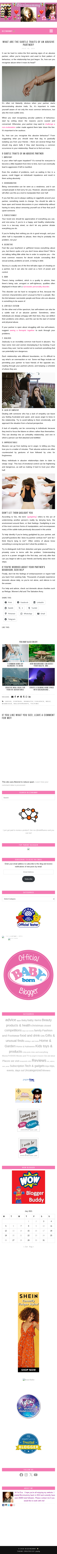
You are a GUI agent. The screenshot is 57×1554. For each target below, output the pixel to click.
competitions (13, 1030)
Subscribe (28, 879)
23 (36, 1235)
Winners (46, 1070)
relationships (21, 703)
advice (10, 1020)
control (17, 701)
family (38, 1030)
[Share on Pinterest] (21, 697)
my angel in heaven (36, 1056)
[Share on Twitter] (18, 697)
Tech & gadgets (35, 1066)
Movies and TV (22, 1056)
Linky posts (27, 1052)
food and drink (30, 1035)
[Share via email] (12, 697)
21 (21, 1235)
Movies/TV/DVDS (9, 1056)
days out (25, 1031)
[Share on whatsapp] (26, 697)
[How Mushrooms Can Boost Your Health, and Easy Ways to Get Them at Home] (42, 653)
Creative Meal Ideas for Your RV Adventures (15, 688)
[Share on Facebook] (15, 697)
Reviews (39, 1060)
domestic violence (34, 701)
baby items (34, 1020)
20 (13, 1235)
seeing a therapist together (22, 330)
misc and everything (39, 1052)
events (31, 1031)
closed (47, 1025)
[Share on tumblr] (24, 697)
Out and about (49, 1056)
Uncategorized (33, 1070)
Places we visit (10, 1061)
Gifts (42, 1036)
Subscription (17, 1065)
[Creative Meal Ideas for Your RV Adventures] (15, 677)
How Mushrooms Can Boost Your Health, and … (41, 664)
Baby (24, 1020)
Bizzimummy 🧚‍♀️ (32, 1548)
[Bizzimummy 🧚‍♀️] (28, 12)
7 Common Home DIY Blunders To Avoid (15, 664)
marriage (7, 703)
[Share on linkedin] (29, 697)
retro (29, 1061)
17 (44, 1231)
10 (44, 1226)
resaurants (23, 1061)
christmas (37, 1025)
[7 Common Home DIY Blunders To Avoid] (15, 653)
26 (6, 1240)
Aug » (31, 1247)
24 (44, 1235)
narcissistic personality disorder (36, 287)
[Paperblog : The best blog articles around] (28, 1082)
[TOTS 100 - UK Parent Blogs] (13, 936)
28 (21, 1240)
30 (36, 1240)
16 (36, 1231)
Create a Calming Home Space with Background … (42, 688)
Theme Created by (28, 1551)
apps (19, 1020)
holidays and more (32, 1041)
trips (47, 1066)
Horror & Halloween (25, 1046)
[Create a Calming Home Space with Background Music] (42, 677)
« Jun (25, 1247)
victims (35, 703)
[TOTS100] (13, 938)
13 (13, 1231)
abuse (8, 701)
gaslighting (31, 517)
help (48, 701)
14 (21, 1231)
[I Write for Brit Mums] (28, 1157)
